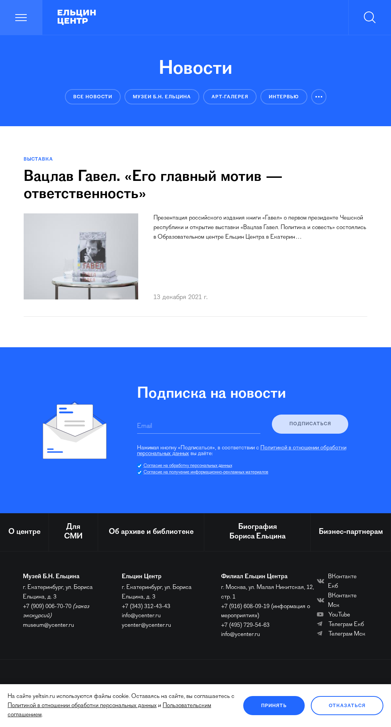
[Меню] (21, 17)
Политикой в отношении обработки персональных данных (82, 706)
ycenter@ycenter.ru (146, 625)
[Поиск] (369, 17)
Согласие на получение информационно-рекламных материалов (206, 472)
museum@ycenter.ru (48, 625)
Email (144, 426)
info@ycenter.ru (141, 616)
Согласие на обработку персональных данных (188, 466)
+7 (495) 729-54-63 (245, 625)
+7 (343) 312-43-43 (146, 606)
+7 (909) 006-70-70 (47, 606)
